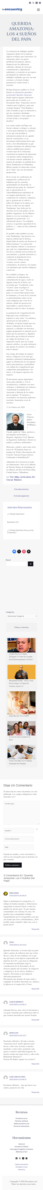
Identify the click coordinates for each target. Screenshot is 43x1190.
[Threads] (37, 3)
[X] (33, 3)
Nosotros (21, 1169)
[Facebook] (30, 3)
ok (31, 564)
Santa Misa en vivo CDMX (19, 716)
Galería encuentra (21, 1164)
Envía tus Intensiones (21, 1126)
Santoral (21, 1144)
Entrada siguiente (21, 496)
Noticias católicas (21, 1121)
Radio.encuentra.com (21, 1123)
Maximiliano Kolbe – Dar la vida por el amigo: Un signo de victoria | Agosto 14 (21, 683)
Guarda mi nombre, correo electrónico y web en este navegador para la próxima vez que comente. (21, 857)
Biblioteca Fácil (21, 1152)
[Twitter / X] (20, 1158)
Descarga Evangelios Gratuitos (21, 1149)
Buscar (8, 560)
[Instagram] (40, 3)
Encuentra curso (21, 1118)
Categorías (10, 612)
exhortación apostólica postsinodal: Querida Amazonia (19, 93)
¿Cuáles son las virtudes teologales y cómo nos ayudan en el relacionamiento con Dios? (21, 657)
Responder (35, 929)
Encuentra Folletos (21, 1146)
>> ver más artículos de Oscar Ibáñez (20, 478)
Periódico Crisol (21, 1167)
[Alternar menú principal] (38, 10)
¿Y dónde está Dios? (15, 514)
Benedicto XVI (13, 522)
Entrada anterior (21, 489)
